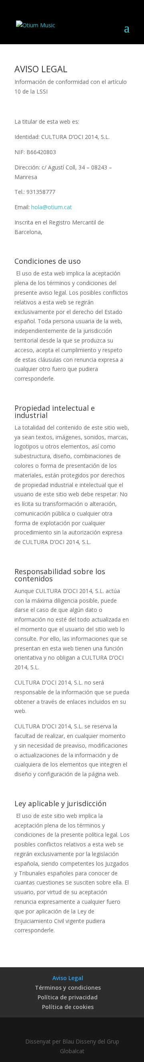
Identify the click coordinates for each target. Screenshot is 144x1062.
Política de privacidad (68, 997)
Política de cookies (68, 1007)
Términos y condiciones (68, 987)
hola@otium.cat (51, 207)
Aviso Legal (67, 978)
